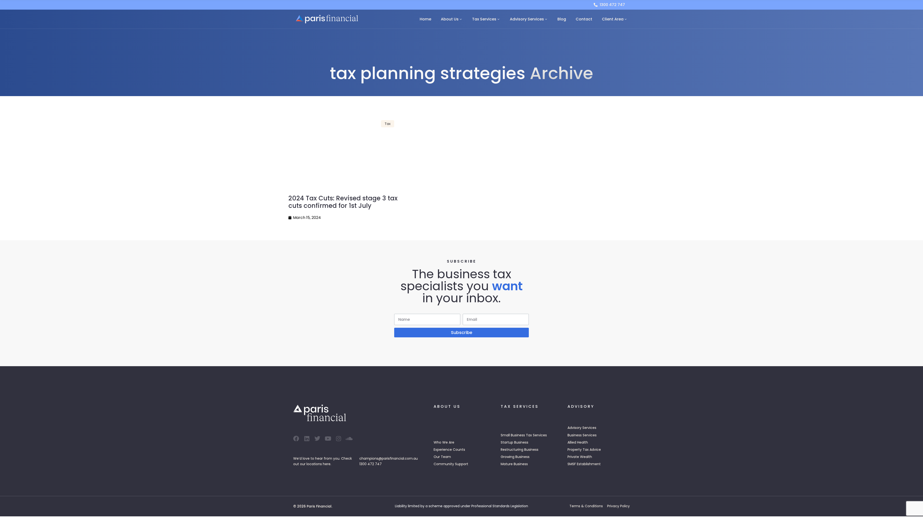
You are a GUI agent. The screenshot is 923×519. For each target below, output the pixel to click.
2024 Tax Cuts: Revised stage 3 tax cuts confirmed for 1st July (343, 202)
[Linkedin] (307, 438)
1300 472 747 (370, 464)
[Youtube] (328, 438)
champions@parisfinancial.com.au (388, 458)
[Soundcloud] (349, 438)
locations (314, 464)
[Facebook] (296, 438)
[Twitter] (317, 438)
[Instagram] (338, 438)
